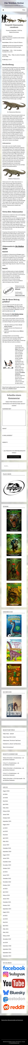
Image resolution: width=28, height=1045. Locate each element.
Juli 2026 (5, 794)
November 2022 (7, 882)
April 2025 (5, 838)
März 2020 (5, 932)
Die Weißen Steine (14, 3)
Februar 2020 (6, 935)
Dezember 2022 (7, 878)
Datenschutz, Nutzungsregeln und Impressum (12, 1020)
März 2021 (5, 929)
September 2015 (7, 952)
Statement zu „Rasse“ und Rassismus (12, 743)
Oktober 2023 (6, 868)
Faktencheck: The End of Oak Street (12, 740)
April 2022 (5, 892)
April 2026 (5, 804)
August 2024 (6, 855)
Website (5, 442)
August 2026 (6, 791)
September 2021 (7, 908)
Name (4, 428)
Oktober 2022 (6, 885)
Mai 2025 (5, 834)
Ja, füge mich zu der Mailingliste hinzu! (14, 451)
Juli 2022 (5, 888)
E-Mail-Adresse (7, 435)
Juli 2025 (5, 828)
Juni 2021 (5, 919)
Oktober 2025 (6, 818)
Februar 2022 (6, 895)
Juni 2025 (5, 831)
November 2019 (7, 939)
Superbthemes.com (14, 1043)
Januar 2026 (6, 814)
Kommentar (6, 408)
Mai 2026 (5, 801)
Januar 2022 (6, 898)
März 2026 (5, 807)
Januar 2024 (6, 858)
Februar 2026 (6, 811)
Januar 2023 (6, 875)
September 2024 (7, 851)
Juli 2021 (5, 915)
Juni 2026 (5, 797)
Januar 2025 (6, 844)
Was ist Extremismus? (8, 747)
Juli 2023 (5, 871)
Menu (23, 10)
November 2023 (7, 865)
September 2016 (7, 949)
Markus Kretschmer (14, 32)
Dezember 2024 (7, 848)
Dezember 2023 (7, 861)
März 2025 (5, 841)
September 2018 (7, 945)
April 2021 (5, 925)
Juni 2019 (5, 942)
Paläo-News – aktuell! (8, 733)
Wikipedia (17, 289)
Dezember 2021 (7, 902)
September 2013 (7, 956)
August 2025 (6, 824)
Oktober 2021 (6, 905)
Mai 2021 (5, 922)
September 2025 (7, 821)
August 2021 (6, 912)
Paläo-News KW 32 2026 (9, 737)
